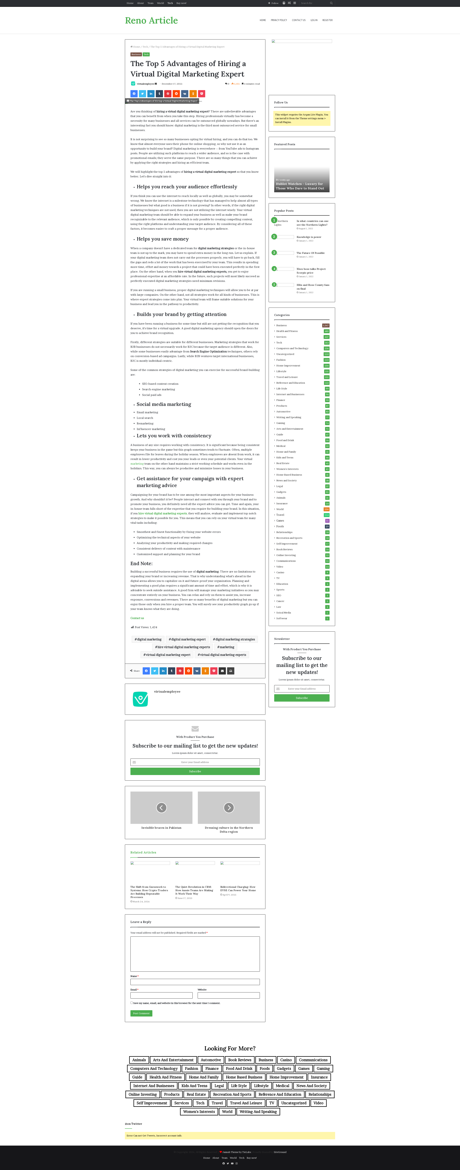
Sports (280, 589)
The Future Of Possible (311, 253)
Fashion (281, 359)
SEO (278, 595)
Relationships (284, 532)
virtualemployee (145, 83)
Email (134, 989)
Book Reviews (284, 549)
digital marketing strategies (235, 639)
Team (150, 3)
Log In (314, 20)
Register (328, 20)
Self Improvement (287, 543)
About (140, 3)
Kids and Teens (284, 457)
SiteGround (280, 1152)
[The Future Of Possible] (284, 258)
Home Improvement (288, 365)
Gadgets (281, 491)
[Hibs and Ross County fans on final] (284, 290)
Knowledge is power (309, 237)
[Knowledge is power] (284, 242)
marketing (137, 463)
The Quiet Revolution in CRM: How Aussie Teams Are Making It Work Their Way (194, 890)
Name (134, 976)
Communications (286, 560)
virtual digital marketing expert (168, 655)
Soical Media (283, 612)
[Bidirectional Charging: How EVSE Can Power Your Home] (240, 872)
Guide (279, 434)
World (160, 3)
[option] (302, 172)
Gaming (280, 423)
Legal (279, 486)
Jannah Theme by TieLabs (236, 1152)
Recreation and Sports (289, 537)
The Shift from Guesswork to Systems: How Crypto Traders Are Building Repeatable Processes (149, 892)
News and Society (286, 480)
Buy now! (181, 3)
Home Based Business (289, 474)
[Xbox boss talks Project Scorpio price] (284, 274)
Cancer (280, 601)
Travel (280, 515)
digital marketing (149, 639)
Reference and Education (290, 382)
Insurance (282, 503)
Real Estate (282, 463)
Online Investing (286, 555)
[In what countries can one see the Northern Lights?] (284, 226)
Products (281, 405)
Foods (280, 526)
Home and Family (286, 451)
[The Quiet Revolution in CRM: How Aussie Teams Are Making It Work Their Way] (195, 872)
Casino (280, 572)
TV (278, 578)
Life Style (281, 388)
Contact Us (299, 20)
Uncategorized (285, 354)
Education (282, 583)
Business (136, 54)
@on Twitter (133, 1123)
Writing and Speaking (288, 417)
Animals (281, 497)
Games (280, 520)
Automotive (283, 411)
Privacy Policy (279, 20)
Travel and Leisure (287, 377)
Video (279, 566)
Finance (280, 400)
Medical (280, 446)
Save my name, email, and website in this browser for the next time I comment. (176, 1003)
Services (281, 336)
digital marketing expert (188, 639)
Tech (170, 3)
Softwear (281, 618)
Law (278, 606)
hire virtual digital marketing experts (184, 647)
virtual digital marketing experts (223, 655)
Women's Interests (287, 468)
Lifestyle (281, 371)
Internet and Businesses (290, 394)
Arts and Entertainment (289, 428)
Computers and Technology (292, 348)
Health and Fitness (287, 331)
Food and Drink (285, 440)
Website (202, 989)
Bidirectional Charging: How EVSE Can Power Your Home (238, 888)
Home (130, 3)
